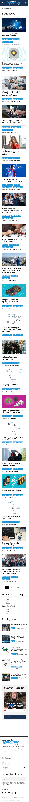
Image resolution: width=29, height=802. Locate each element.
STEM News (5, 39)
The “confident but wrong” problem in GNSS (18, 674)
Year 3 (8, 603)
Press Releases (6, 127)
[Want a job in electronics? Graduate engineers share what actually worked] (14, 83)
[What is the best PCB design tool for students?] (14, 230)
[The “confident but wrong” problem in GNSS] (6, 677)
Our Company (6, 758)
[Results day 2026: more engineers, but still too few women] (14, 142)
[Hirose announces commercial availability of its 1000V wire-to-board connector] (6, 651)
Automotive (14, 654)
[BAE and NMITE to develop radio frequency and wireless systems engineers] (14, 259)
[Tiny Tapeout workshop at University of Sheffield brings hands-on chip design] (14, 560)
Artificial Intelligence (7, 184)
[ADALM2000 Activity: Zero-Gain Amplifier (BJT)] (14, 507)
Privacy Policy (22, 783)
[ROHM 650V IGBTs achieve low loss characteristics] (6, 627)
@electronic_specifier (14, 687)
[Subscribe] (24, 779)
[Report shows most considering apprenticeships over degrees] (14, 199)
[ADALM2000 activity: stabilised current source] (14, 375)
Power (13, 628)
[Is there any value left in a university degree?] (14, 454)
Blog (7, 609)
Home (3, 8)
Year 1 (8, 599)
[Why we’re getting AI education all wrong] (14, 25)
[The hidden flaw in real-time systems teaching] (14, 534)
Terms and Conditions (18, 797)
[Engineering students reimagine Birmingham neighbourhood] (14, 347)
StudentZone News (7, 41)
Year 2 (8, 601)
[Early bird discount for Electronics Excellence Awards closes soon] (6, 639)
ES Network (6, 763)
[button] (3, 3)
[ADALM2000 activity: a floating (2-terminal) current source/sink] (14, 318)
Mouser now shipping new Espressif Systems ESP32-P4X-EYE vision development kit (19, 662)
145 (18, 588)
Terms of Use (7, 784)
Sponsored (5, 244)
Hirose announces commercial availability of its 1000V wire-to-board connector (19, 650)
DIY (7, 613)
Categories (5, 768)
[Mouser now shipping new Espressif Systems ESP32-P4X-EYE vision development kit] (6, 663)
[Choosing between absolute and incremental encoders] (14, 54)
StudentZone (5, 278)
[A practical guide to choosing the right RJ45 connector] (14, 401)
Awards (13, 641)
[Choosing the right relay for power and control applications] (14, 481)
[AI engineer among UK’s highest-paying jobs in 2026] (14, 170)
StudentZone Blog (14, 39)
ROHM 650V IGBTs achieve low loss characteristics (19, 625)
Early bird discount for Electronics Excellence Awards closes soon (17, 637)
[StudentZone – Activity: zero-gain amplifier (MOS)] (14, 428)
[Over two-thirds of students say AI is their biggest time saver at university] (14, 111)
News (8, 611)
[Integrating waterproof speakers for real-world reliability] (14, 290)
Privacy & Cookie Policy (7, 797)
